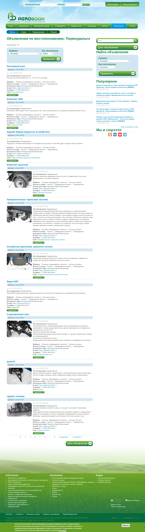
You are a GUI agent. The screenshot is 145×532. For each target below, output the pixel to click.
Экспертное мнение (41, 26)
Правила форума (104, 482)
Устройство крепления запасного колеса (29, 246)
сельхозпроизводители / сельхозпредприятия (25, 490)
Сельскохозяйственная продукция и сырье (68, 478)
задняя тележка (15, 396)
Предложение (38, 32)
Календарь (92, 26)
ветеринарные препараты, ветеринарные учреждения (28, 480)
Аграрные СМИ (13, 506)
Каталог (105, 26)
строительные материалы (17, 500)
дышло (11, 361)
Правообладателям (70, 514)
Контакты (9, 514)
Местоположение (107, 64)
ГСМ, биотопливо (14, 482)
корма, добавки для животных (19, 484)
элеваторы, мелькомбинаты (18, 504)
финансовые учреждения (17, 502)
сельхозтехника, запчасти (17, 492)
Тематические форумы (106, 478)
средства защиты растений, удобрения (22, 496)
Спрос (23, 32)
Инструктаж (23, 26)
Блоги (11, 26)
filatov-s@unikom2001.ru (21, 88)
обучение (11, 488)
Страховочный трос (18, 314)
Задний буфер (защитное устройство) (28, 132)
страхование (12, 498)
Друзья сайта (116, 504)
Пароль (61, 4)
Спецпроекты (60, 26)
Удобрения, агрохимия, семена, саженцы (67, 484)
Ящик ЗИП (12, 281)
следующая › (64, 437)
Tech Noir (121, 518)
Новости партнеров (118, 506)
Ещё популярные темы (129, 127)
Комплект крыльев (17, 164)
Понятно (126, 525)
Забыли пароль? (130, 4)
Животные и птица (59, 486)
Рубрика (13, 51)
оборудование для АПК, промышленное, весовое (26, 486)
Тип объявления (50, 51)
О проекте (19, 514)
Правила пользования (51, 514)
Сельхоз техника (58, 480)
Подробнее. (62, 531)
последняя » (77, 437)
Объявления (119, 26)
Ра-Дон (136, 518)
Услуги (54, 488)
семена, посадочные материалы (20, 494)
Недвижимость (57, 490)
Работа (54, 492)
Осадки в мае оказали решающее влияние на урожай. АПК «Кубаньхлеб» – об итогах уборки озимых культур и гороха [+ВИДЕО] (115, 119)
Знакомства (56, 494)
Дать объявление (77, 443)
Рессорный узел (16, 66)
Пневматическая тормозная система (27, 199)
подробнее (12, 95)
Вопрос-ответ (76, 26)
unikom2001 (19, 70)
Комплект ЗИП (15, 99)
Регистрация (113, 4)
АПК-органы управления (17, 478)
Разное (54, 32)
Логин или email (32, 4)
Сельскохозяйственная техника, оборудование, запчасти (73, 482)
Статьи (132, 26)
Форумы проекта (104, 480)
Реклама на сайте (33, 514)
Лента (12, 32)
